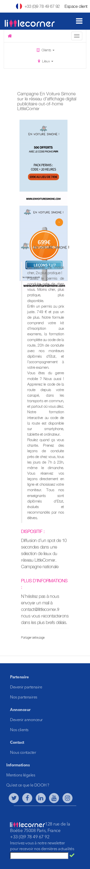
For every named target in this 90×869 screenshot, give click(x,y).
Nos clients (19, 730)
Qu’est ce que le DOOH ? (27, 785)
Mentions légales (20, 775)
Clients (46, 50)
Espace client (76, 6)
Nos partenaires (23, 697)
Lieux (46, 61)
